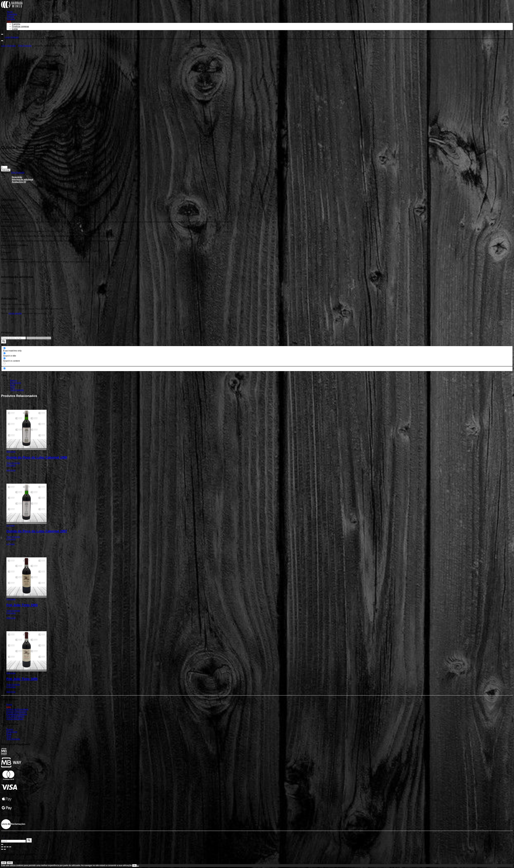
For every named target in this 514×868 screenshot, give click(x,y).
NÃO (10, 863)
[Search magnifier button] (3, 341)
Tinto (12, 387)
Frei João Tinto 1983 (22, 605)
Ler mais (10, 525)
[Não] (138, 866)
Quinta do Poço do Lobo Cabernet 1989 (36, 457)
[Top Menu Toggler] (2, 40)
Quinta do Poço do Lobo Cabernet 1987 (36, 531)
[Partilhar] (7, 846)
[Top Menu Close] (2, 34)
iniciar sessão (15, 313)
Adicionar (5, 170)
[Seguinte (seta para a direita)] (5, 849)
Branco (13, 380)
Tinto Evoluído (25, 46)
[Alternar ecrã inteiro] (5, 846)
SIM (3, 863)
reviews (11, 465)
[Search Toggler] (2, 844)
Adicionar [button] (11, 451)
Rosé (12, 385)
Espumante (15, 383)
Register (15, 37)
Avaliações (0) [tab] (19, 182)
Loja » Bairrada (8, 46)
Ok (134, 866)
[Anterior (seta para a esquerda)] (2, 849)
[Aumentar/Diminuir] (2, 846)
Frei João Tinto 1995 (22, 679)
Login (8, 37)
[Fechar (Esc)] (10, 846)
